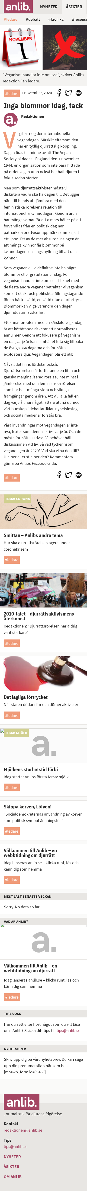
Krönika (57, 19)
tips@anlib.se (68, 1030)
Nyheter (49, 6)
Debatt (34, 19)
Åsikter (74, 6)
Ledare (11, 19)
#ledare (11, 93)
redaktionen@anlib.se (23, 1130)
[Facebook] (59, 93)
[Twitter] (69, 93)
